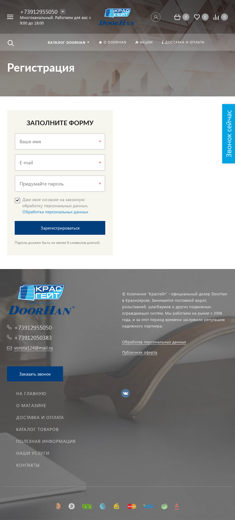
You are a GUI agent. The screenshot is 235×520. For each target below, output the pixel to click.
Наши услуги (32, 453)
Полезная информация (46, 441)
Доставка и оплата (40, 417)
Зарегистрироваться (60, 228)
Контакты (28, 465)
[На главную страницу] (117, 16)
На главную (31, 393)
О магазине (31, 405)
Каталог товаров (37, 429)
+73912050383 (33, 337)
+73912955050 (39, 11)
